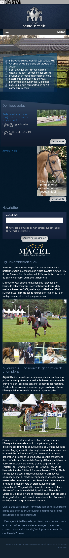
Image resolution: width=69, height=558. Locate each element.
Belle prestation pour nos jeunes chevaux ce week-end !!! (16, 117)
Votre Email (12, 215)
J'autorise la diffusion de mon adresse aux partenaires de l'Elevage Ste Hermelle (33, 229)
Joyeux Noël (10, 151)
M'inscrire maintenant (34, 238)
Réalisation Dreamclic (33, 544)
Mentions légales (14, 544)
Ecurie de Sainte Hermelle (34, 16)
